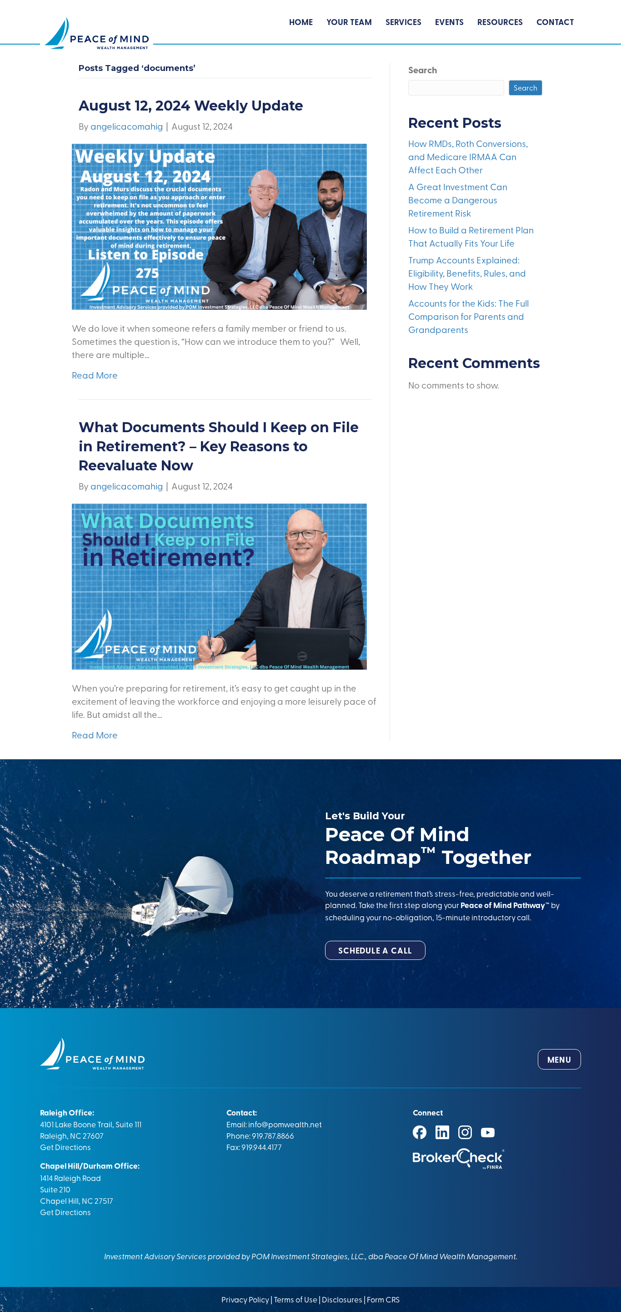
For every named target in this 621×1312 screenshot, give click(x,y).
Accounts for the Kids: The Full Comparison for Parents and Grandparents (468, 316)
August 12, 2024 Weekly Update (191, 105)
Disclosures (342, 1299)
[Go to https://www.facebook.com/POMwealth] (419, 1132)
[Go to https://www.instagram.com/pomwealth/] (465, 1132)
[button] (375, 950)
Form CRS (383, 1299)
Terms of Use (295, 1299)
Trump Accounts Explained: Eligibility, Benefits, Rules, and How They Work (467, 272)
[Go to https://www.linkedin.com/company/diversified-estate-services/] (442, 1132)
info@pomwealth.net (285, 1124)
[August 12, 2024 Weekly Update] (219, 225)
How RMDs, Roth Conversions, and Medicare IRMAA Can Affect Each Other (468, 156)
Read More (95, 374)
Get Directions (65, 1146)
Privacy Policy (245, 1299)
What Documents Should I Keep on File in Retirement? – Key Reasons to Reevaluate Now (219, 446)
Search (422, 69)
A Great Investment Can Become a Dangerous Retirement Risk (457, 199)
